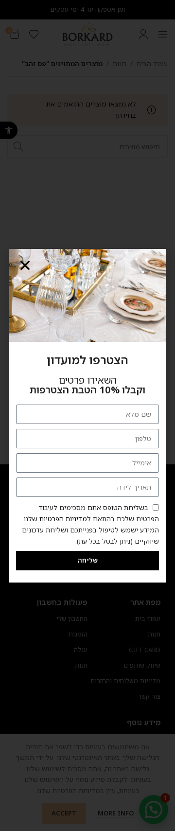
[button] (25, 265)
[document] (87, 415)
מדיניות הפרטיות (63, 518)
